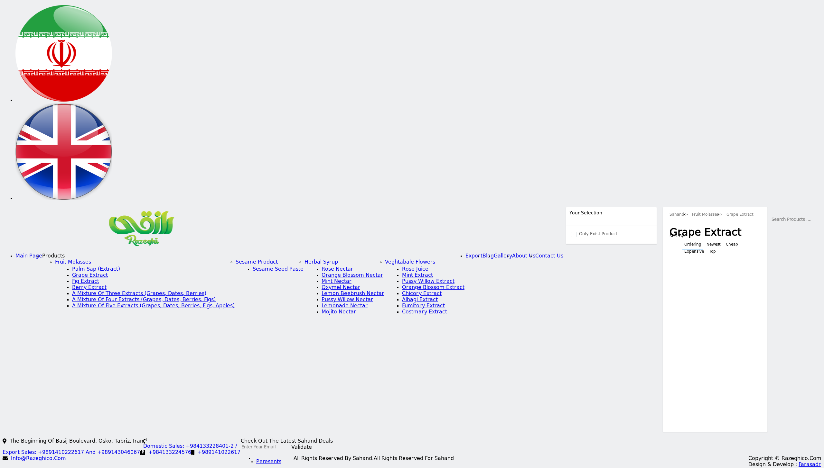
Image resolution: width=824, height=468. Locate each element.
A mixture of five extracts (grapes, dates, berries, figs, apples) (153, 306)
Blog (488, 256)
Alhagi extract (420, 299)
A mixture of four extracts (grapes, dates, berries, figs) (144, 299)
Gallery (503, 256)
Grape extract (90, 275)
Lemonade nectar (345, 306)
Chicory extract (422, 293)
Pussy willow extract (428, 281)
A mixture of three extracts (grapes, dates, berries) (139, 293)
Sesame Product (257, 262)
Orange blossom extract (433, 287)
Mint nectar (336, 281)
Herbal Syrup (321, 262)
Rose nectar (337, 269)
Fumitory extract (423, 306)
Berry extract (89, 287)
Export (473, 256)
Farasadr (810, 464)
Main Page (28, 256)
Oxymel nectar (341, 287)
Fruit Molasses (73, 262)
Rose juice (415, 269)
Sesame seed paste (278, 269)
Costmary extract (424, 312)
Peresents (268, 461)
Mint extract (417, 275)
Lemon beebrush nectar (353, 293)
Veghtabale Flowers (410, 262)
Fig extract (85, 281)
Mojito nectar (339, 312)
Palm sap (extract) (96, 269)
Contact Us (549, 256)
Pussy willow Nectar (347, 299)
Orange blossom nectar (352, 275)
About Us (523, 256)
